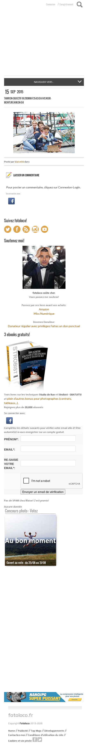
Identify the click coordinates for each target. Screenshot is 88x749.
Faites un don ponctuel (65, 326)
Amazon (44, 309)
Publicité (23, 730)
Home (11, 730)
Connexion (50, 4)
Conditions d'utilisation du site (45, 735)
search (79, 4)
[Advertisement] (44, 44)
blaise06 (19, 161)
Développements (54, 730)
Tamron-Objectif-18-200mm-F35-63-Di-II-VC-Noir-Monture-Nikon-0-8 (27, 100)
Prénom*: (11, 439)
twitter (39, 739)
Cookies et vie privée (20, 740)
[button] (11, 201)
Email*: (9, 449)
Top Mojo (36, 730)
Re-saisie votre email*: (11, 464)
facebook (35, 739)
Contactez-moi (16, 735)
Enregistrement (66, 4)
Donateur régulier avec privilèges (29, 326)
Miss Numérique (44, 313)
